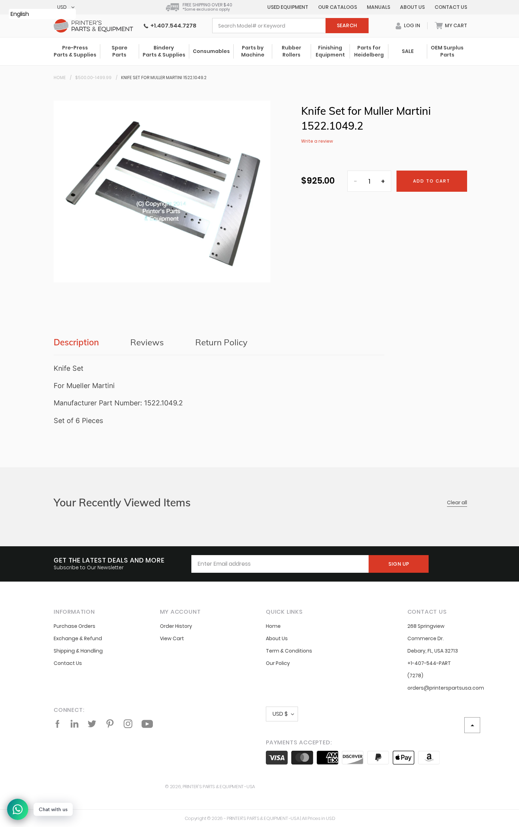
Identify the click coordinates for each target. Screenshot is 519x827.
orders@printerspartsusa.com (445, 687)
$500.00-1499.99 (93, 78)
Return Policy (221, 342)
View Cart (172, 638)
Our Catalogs (337, 7)
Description (76, 342)
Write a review (317, 141)
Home (60, 78)
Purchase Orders (74, 626)
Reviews (147, 342)
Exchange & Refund (78, 638)
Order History (176, 626)
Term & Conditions (289, 650)
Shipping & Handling (78, 650)
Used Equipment (287, 7)
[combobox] (290, 25)
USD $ (280, 714)
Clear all (457, 502)
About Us (412, 7)
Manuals (378, 7)
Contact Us (451, 7)
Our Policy (278, 663)
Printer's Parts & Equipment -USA (219, 786)
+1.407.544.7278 (172, 26)
